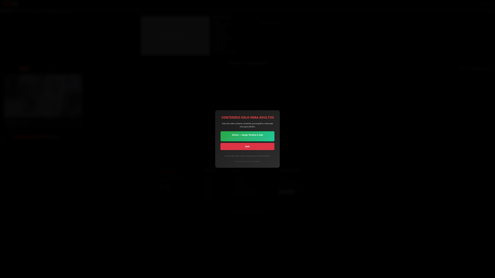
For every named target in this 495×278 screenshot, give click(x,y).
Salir (247, 146)
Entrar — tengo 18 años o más (247, 136)
